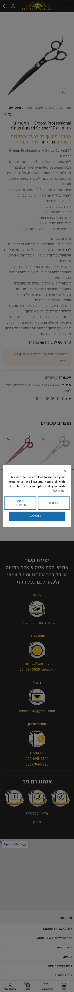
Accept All (37, 516)
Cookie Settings (20, 503)
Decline (54, 503)
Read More (58, 491)
